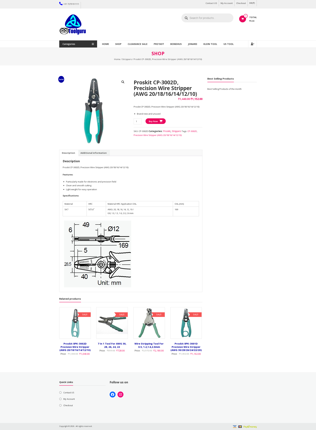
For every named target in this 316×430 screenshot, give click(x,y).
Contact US (211, 3)
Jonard (192, 44)
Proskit (167, 131)
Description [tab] (68, 152)
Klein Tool (210, 44)
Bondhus (176, 44)
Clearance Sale (137, 44)
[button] (123, 82)
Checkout (241, 3)
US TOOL (229, 44)
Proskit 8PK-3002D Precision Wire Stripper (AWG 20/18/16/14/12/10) (75, 347)
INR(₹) (252, 3)
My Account (227, 3)
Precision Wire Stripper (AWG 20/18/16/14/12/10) (158, 135)
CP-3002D (192, 131)
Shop (118, 44)
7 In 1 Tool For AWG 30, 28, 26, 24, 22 (112, 345)
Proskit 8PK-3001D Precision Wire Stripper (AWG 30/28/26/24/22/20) (186, 347)
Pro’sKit (159, 44)
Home (105, 44)
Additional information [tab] (93, 152)
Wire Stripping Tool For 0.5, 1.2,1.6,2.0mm (149, 345)
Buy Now (153, 121)
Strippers (127, 59)
